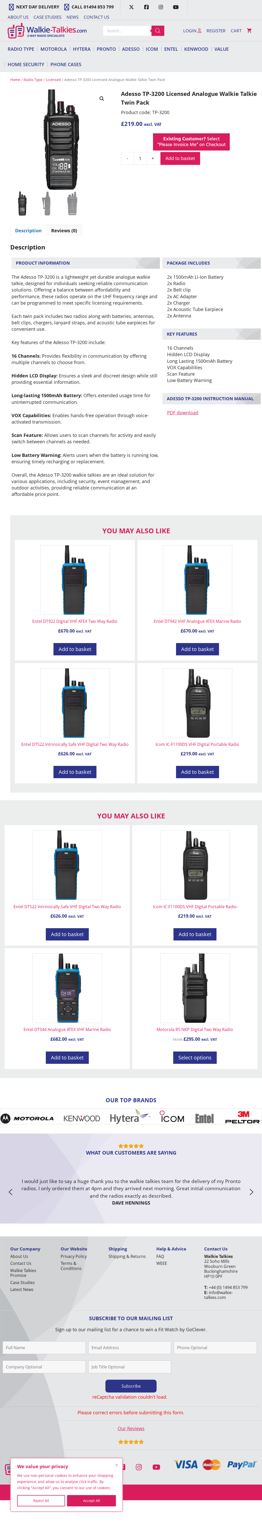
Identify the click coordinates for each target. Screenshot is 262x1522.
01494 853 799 (99, 7)
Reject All (41, 1500)
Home (15, 79)
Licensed (53, 79)
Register (216, 31)
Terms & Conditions (71, 1265)
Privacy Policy (74, 1256)
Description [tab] (28, 230)
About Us (18, 17)
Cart (236, 31)
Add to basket (180, 158)
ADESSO (131, 49)
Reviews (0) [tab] (64, 230)
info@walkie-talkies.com (218, 1295)
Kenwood (196, 49)
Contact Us (96, 17)
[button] (101, 98)
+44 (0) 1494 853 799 (228, 1287)
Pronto (106, 49)
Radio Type (21, 49)
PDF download (182, 412)
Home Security (26, 64)
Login (190, 31)
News (73, 17)
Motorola (53, 49)
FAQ (160, 1256)
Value (221, 49)
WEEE (161, 1263)
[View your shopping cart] (249, 31)
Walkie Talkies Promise (23, 1273)
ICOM (152, 49)
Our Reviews (131, 1428)
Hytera (82, 49)
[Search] (157, 31)
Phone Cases (65, 64)
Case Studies (47, 17)
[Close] (116, 1465)
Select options (195, 1057)
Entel (171, 49)
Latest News (22, 1289)
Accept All (91, 1500)
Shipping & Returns (127, 1256)
